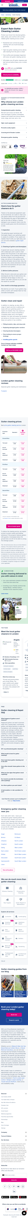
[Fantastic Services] (14, 5)
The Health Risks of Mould (7, 1099)
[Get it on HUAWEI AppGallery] (23, 1197)
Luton (3, 864)
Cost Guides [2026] (6, 1096)
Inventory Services (9, 922)
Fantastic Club (7, 518)
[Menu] (2, 5)
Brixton (3, 837)
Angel (3, 834)
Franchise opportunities (7, 1116)
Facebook (5, 1186)
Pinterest (14, 1186)
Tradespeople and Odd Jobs (9, 954)
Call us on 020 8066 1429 (14, 350)
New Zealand (20, 1209)
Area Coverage (5, 1125)
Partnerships (4, 1119)
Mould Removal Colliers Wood (10, 1048)
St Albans (17, 837)
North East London (20, 851)
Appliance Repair (21, 923)
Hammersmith (5, 861)
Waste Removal (21, 930)
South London (19, 844)
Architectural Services (22, 954)
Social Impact (4, 1111)
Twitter (9, 1186)
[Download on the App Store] (5, 1197)
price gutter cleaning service (12, 425)
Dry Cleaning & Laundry (8, 938)
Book (24, 5)
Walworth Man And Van (19, 1046)
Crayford (3, 844)
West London (18, 847)
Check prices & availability (11, 75)
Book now (14, 1014)
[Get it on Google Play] (14, 1197)
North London (19, 841)
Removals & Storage (9, 946)
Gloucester (4, 857)
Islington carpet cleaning (14, 1080)
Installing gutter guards (10, 339)
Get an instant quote (14, 526)
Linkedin (14, 1191)
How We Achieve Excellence (8, 1102)
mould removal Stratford (8, 1081)
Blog (2, 1122)
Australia (12, 1209)
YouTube (18, 1186)
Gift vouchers (4, 1108)
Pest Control (7, 930)
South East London (20, 857)
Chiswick (3, 841)
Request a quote (14, 1020)
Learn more (4, 593)
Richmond (17, 834)
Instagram (23, 1186)
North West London (20, 854)
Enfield (3, 854)
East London (5, 851)
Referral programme (6, 1113)
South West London (20, 861)
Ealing (3, 847)
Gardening (22, 946)
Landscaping (22, 916)
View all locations (8, 870)
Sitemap (3, 1128)
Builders (21, 938)
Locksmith (8, 916)
